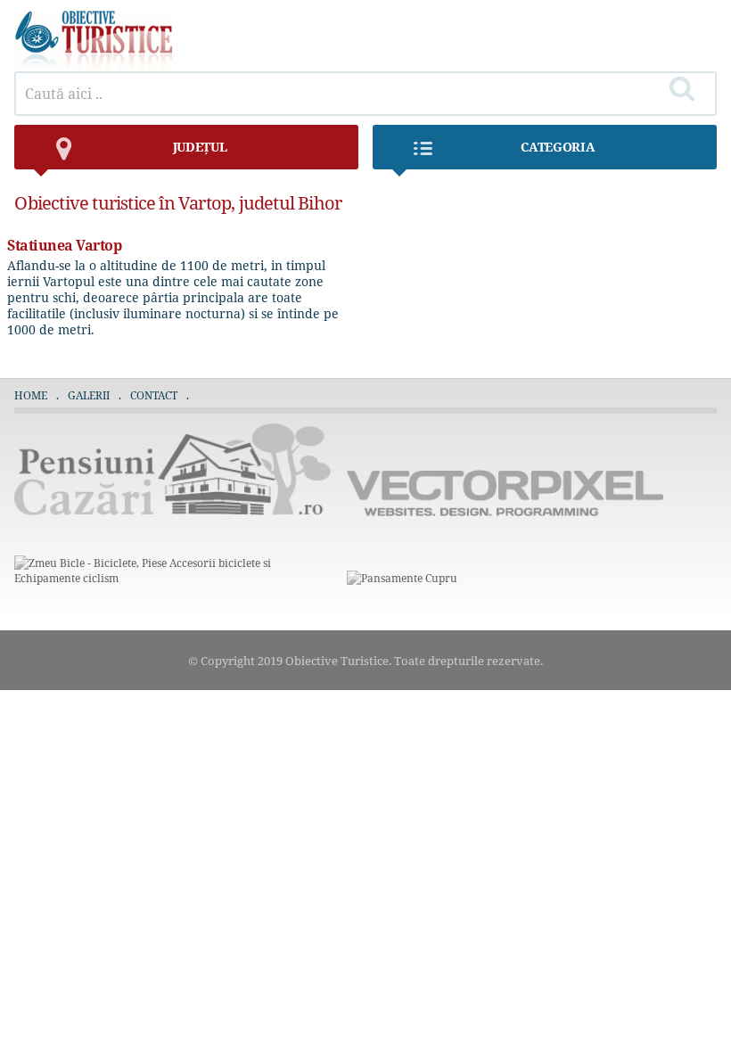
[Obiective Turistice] (94, 66)
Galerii (89, 395)
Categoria (558, 146)
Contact (153, 395)
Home (30, 395)
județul (200, 146)
